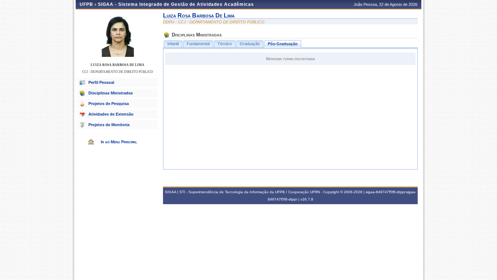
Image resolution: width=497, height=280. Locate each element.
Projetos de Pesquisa (108, 103)
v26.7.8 (307, 199)
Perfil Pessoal (101, 82)
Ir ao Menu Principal (119, 142)
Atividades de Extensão (111, 114)
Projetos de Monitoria (109, 124)
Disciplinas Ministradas (110, 93)
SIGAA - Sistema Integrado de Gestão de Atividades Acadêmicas (176, 4)
